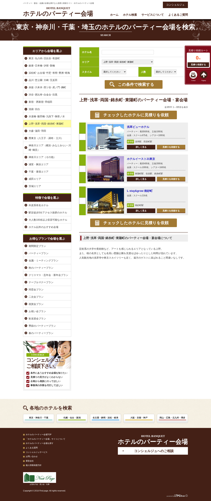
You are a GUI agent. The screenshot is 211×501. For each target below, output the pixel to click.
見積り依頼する (198, 64)
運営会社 (30, 461)
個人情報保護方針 (34, 465)
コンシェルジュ (175, 4)
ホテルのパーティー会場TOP (38, 434)
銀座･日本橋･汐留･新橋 (42, 65)
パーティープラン (38, 253)
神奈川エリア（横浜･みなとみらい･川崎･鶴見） (50, 147)
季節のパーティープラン (42, 325)
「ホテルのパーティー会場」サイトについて (45, 439)
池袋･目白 (34, 109)
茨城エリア (35, 186)
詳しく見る (141, 147)
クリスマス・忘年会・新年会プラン (48, 275)
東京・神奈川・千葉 (38, 417)
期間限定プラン (37, 246)
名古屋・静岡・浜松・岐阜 (105, 417)
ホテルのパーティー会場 (58, 12)
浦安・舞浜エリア (38, 164)
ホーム (114, 14)
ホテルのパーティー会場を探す (39, 443)
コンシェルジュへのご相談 (154, 451)
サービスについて (152, 14)
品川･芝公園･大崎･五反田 (43, 80)
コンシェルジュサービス (36, 452)
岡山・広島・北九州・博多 (172, 417)
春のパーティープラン (41, 333)
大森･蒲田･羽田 (37, 130)
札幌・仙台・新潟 (72, 417)
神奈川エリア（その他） (42, 157)
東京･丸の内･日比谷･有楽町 (44, 58)
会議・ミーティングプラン (43, 260)
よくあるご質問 (178, 14)
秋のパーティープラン (41, 267)
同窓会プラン (36, 289)
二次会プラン (36, 296)
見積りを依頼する (171, 147)
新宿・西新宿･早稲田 (40, 101)
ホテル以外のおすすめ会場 (43, 227)
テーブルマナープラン (41, 282)
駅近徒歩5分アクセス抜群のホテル (48, 212)
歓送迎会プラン (37, 318)
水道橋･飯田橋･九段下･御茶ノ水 (47, 116)
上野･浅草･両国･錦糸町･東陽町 (46, 123)
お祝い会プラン (37, 311)
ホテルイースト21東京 (141, 158)
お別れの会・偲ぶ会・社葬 (39, 484)
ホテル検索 (130, 14)
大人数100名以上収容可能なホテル (48, 219)
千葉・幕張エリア (38, 171)
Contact (193, 80)
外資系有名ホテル (38, 205)
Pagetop (203, 80)
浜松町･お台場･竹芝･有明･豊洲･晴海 (49, 72)
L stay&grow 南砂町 (140, 190)
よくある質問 (32, 448)
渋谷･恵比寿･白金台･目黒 (43, 94)
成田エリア (35, 178)
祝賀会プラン (36, 304)
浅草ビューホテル (138, 126)
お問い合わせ (32, 456)
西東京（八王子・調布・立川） (46, 138)
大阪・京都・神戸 (139, 417)
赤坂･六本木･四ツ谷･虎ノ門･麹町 (47, 87)
